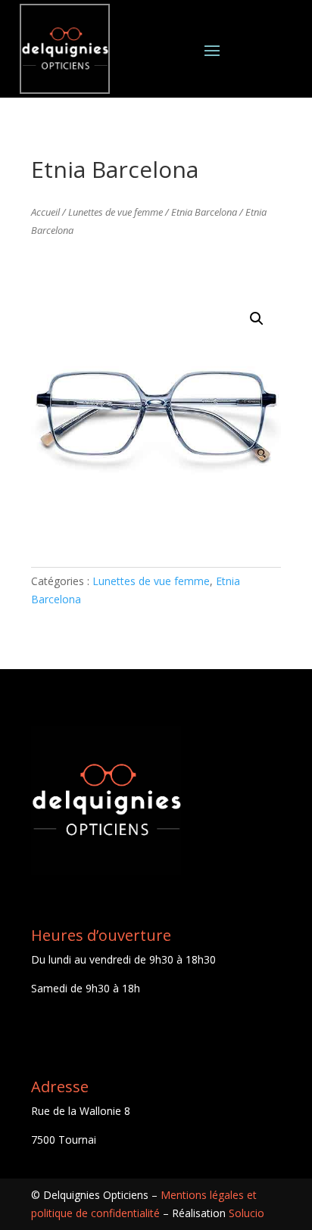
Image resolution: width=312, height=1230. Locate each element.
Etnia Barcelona (204, 212)
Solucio (246, 1213)
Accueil (45, 212)
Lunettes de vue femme (115, 212)
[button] (256, 318)
